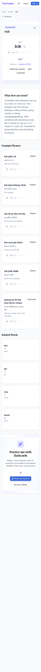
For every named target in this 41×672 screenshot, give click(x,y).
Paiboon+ (20, 64)
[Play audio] (9, 52)
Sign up (35, 3)
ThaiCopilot (8, 3)
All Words (7, 17)
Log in (26, 3)
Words (10, 12)
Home (4, 12)
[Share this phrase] (35, 28)
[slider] (16, 52)
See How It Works (20, 485)
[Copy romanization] (24, 47)
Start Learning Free (22, 478)
